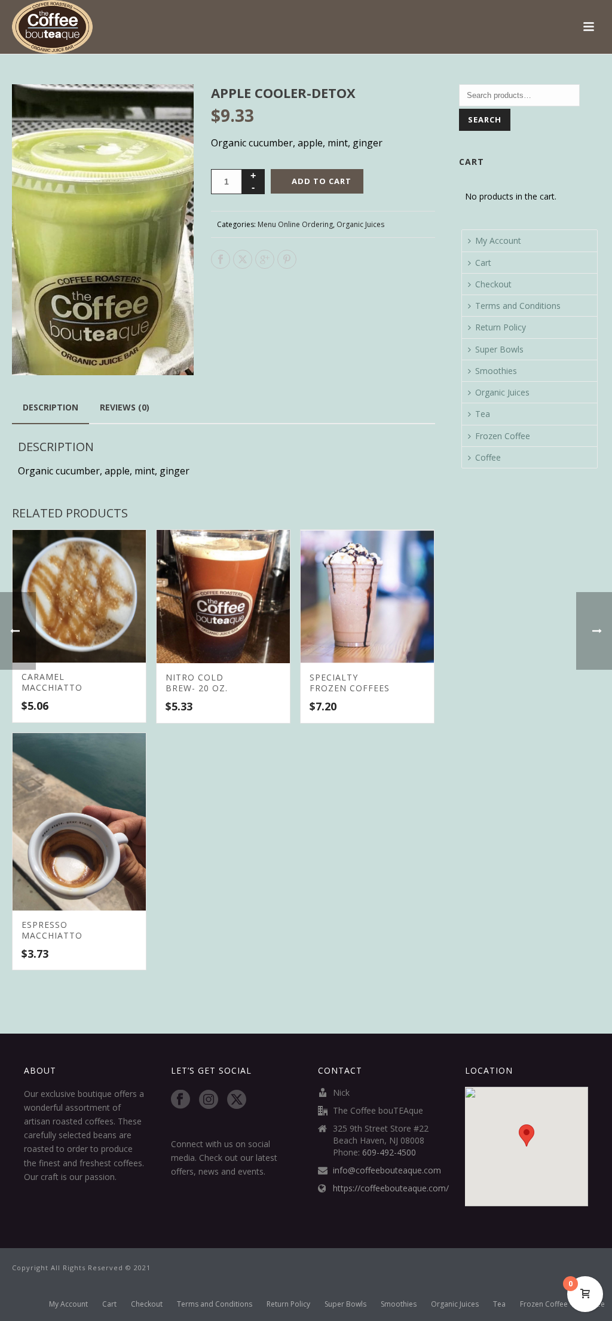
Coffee (488, 457)
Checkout (493, 284)
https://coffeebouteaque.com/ (391, 1188)
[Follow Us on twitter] (236, 1100)
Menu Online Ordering (295, 224)
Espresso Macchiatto (52, 930)
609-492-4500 (389, 1152)
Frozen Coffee (502, 436)
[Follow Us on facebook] (180, 1100)
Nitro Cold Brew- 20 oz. (197, 683)
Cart (483, 262)
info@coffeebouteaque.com (387, 1170)
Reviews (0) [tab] (124, 407)
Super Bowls (499, 349)
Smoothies (496, 370)
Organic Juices (360, 224)
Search (484, 119)
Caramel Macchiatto (52, 682)
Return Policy (500, 327)
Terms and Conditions (518, 305)
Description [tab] (50, 407)
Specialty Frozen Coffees (350, 683)
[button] (170, 107)
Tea (482, 413)
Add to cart (321, 181)
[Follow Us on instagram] (208, 1100)
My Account (498, 240)
